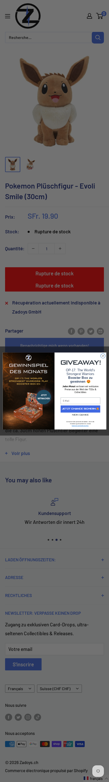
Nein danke (80, 415)
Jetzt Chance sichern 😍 (80, 409)
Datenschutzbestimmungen (80, 426)
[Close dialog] (103, 356)
